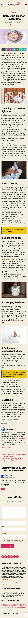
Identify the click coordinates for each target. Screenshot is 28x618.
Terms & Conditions (16, 583)
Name (3, 520)
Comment (4, 506)
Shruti (10, 22)
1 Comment (15, 25)
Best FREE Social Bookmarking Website (14, 604)
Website (3, 533)
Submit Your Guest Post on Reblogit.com (14, 605)
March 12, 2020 (19, 22)
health (5, 423)
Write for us (4, 579)
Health (14, 12)
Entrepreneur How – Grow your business (14, 607)
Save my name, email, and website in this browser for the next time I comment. (13, 541)
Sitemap (3, 584)
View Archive (5, 447)
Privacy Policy (5, 583)
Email (3, 526)
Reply (3, 488)
